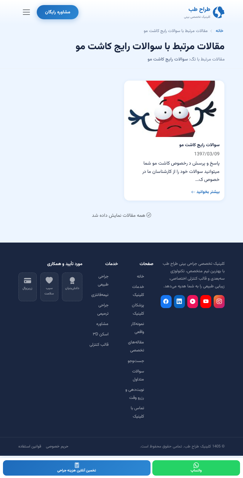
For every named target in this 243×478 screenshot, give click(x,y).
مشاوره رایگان (57, 12)
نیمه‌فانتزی (99, 295)
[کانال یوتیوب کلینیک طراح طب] (205, 301)
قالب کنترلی (98, 345)
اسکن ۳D (100, 334)
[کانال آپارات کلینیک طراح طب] (192, 301)
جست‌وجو (136, 361)
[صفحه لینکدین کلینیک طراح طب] (179, 301)
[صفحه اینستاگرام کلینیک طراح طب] (219, 301)
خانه (219, 31)
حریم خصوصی (57, 447)
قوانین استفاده (29, 447)
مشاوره (102, 324)
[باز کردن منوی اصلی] (26, 12)
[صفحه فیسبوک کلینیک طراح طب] (166, 301)
